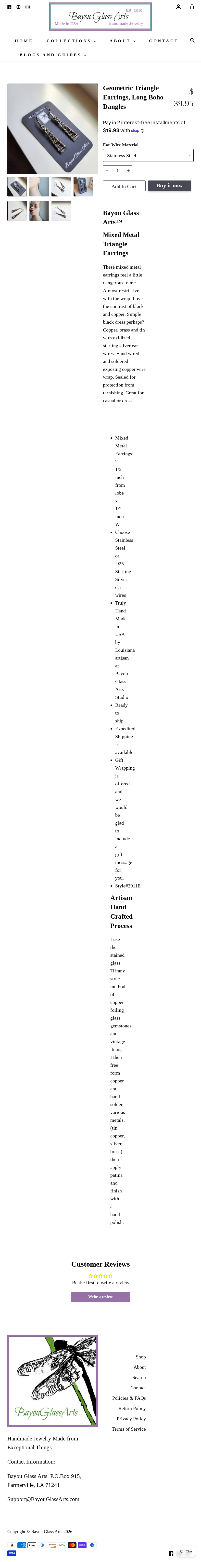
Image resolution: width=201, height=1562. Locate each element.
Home (24, 41)
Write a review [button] (100, 1297)
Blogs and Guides (52, 55)
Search (139, 1377)
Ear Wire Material (120, 144)
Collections (70, 41)
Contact (164, 41)
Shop (141, 1356)
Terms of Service (129, 1429)
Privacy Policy (131, 1418)
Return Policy (132, 1408)
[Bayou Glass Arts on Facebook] (171, 1553)
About (121, 41)
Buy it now (169, 185)
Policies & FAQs (129, 1398)
